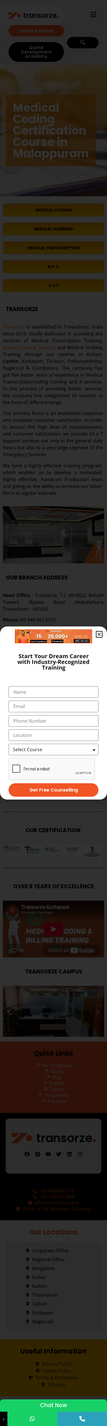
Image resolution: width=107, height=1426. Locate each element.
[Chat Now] (32, 1419)
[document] (53, 713)
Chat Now (53, 1405)
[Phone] (82, 1419)
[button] (99, 634)
